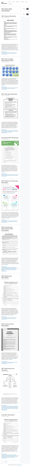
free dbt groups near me (16, 455)
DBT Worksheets (4, 3)
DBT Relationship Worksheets (6, 276)
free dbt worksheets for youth (11, 457)
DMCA (26, 1)
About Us (9, 1)
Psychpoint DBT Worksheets (10, 137)
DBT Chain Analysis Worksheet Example (7, 59)
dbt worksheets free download (8, 455)
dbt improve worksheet (5, 52)
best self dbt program (5, 130)
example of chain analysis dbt (11, 88)
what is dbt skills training (15, 175)
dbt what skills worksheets (10, 174)
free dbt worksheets (12, 456)
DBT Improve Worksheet (8, 16)
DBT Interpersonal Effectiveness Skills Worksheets (7, 228)
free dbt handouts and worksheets (5, 456)
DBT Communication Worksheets (7, 324)
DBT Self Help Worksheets (9, 94)
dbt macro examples (14, 87)
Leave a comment (4, 89)
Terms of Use (17, 1)
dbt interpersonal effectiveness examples (7, 267)
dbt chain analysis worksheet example (7, 87)
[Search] (27, 9)
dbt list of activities (4, 220)
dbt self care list (10, 130)
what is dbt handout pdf (4, 409)
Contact (13, 1)
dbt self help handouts (15, 130)
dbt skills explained (10, 52)
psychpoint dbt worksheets (8, 175)
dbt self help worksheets (4, 131)
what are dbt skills (7, 53)
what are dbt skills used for (12, 53)
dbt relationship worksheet (11, 317)
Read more (17, 49)
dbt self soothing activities (11, 131)
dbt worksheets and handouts (14, 408)
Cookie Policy (22, 1)
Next (6, 461)
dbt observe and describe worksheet (11, 220)
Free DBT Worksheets (8, 415)
